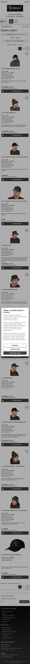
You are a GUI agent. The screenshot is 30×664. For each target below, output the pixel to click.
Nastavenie (15, 345)
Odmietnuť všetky (15, 349)
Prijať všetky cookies (15, 353)
